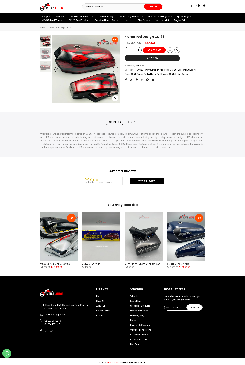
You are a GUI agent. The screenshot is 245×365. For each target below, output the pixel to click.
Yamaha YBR (162, 20)
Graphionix (140, 362)
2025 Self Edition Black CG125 (55, 264)
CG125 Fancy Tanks (139, 73)
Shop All (46, 16)
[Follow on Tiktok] (51, 330)
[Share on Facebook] (126, 79)
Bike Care (143, 20)
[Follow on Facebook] (41, 330)
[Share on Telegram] (147, 79)
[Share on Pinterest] (136, 79)
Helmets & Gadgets (159, 16)
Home (42, 28)
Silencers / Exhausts (131, 16)
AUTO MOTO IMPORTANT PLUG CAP (142, 264)
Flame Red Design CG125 (162, 73)
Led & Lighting (105, 16)
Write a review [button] (146, 180)
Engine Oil (179, 20)
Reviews (132, 121)
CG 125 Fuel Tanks (52, 20)
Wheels (60, 16)
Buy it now (152, 58)
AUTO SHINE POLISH (91, 264)
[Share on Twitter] (131, 79)
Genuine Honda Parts (106, 20)
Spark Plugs (183, 16)
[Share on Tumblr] (142, 79)
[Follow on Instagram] (46, 330)
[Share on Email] (153, 79)
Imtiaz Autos (181, 73)
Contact (100, 315)
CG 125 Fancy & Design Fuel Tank (153, 69)
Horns (128, 20)
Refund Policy (103, 310)
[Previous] (57, 69)
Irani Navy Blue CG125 (178, 264)
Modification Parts (81, 16)
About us (100, 306)
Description (114, 121)
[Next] (115, 69)
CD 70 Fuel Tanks (78, 20)
